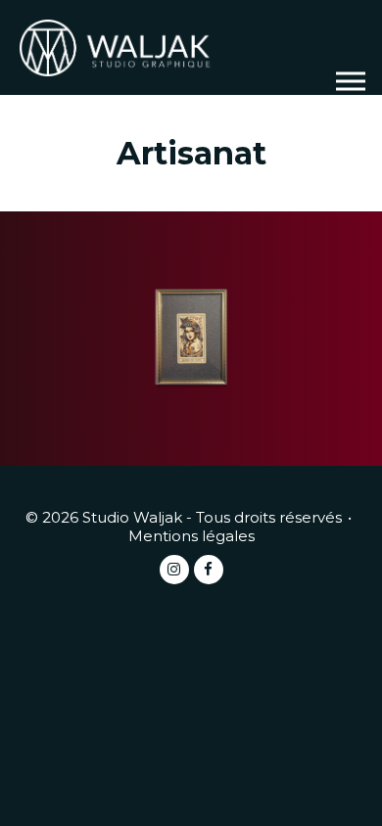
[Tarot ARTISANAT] (191, 338)
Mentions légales (191, 536)
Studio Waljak (132, 517)
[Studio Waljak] (117, 46)
